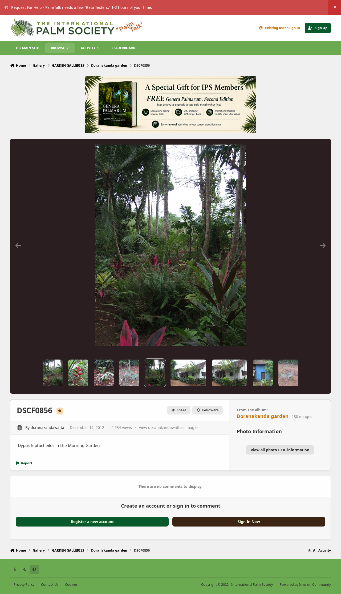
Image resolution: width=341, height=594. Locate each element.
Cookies (71, 584)
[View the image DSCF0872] (78, 373)
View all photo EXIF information (280, 449)
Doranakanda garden (263, 416)
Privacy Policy (24, 584)
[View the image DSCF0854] (229, 373)
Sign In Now (249, 521)
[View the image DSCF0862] (129, 373)
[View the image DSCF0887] (53, 373)
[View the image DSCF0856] (155, 373)
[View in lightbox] (170, 245)
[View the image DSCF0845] (288, 373)
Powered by (305, 584)
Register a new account (92, 521)
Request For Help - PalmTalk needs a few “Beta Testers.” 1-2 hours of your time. (81, 7)
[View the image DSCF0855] (188, 373)
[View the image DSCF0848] (263, 373)
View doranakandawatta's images (168, 427)
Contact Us (49, 584)
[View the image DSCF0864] (104, 373)
